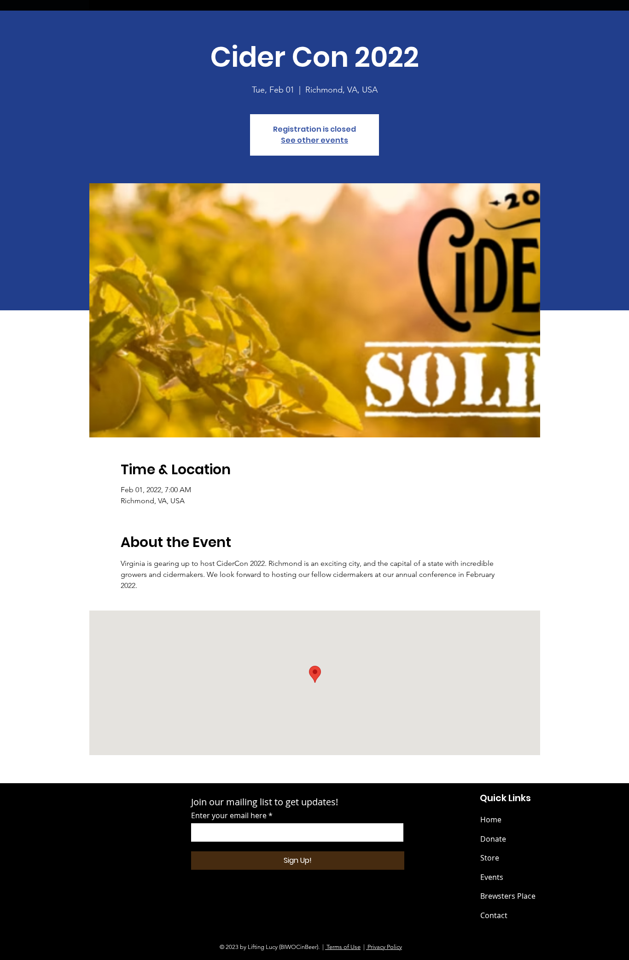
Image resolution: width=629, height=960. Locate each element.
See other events (314, 140)
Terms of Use (343, 946)
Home (490, 820)
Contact (493, 915)
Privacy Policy (384, 946)
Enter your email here (229, 815)
